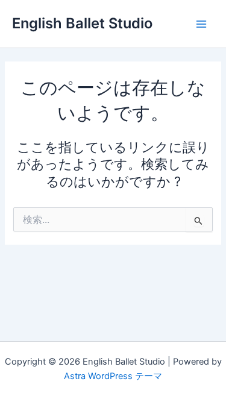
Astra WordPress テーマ (113, 376)
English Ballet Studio (82, 23)
